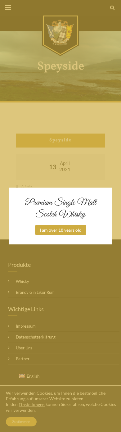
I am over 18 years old (61, 230)
